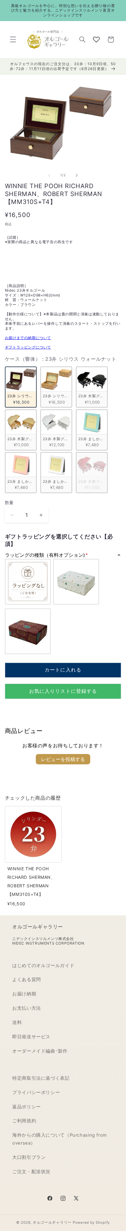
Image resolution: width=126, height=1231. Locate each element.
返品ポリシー (26, 1107)
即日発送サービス (31, 1037)
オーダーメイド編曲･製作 (40, 1051)
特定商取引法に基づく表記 (41, 1078)
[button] (13, 40)
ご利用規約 (24, 1121)
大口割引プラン (29, 1157)
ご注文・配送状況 (31, 1171)
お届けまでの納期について (28, 337)
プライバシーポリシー (36, 1092)
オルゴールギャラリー (52, 1222)
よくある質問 (26, 979)
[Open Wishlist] (96, 40)
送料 (17, 1022)
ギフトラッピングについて (28, 347)
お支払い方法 (26, 1008)
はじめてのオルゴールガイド (43, 965)
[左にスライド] (49, 175)
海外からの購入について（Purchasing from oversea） (59, 1139)
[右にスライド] (76, 175)
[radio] (21, 387)
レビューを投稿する (63, 759)
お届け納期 (24, 994)
